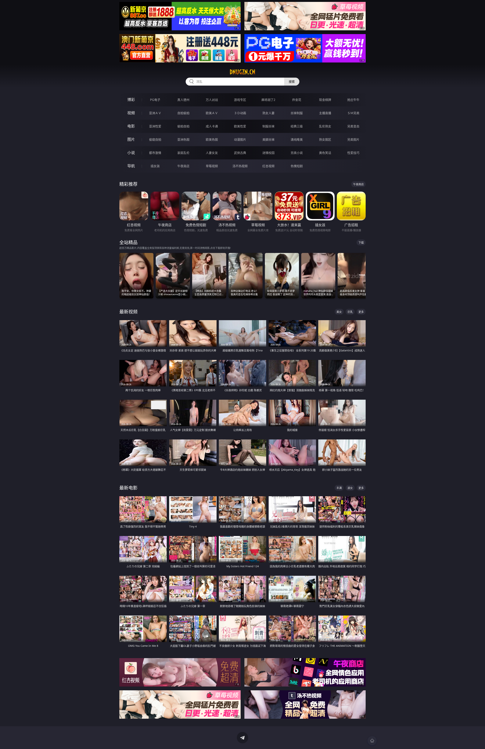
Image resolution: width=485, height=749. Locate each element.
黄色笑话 (325, 153)
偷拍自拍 (183, 126)
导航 (131, 166)
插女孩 (155, 166)
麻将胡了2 (268, 100)
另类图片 (353, 139)
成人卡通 (212, 126)
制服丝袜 (268, 126)
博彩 (131, 99)
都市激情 (155, 153)
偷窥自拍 (155, 139)
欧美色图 (212, 139)
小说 (131, 152)
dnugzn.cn (242, 72)
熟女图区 (325, 139)
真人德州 (183, 100)
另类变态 (353, 126)
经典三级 (297, 126)
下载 (361, 242)
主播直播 (325, 113)
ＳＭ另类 (353, 113)
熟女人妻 (268, 113)
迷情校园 (268, 153)
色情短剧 (297, 166)
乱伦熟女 (325, 126)
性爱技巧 (353, 153)
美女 (339, 312)
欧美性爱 (240, 126)
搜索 (292, 82)
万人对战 (212, 100)
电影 (131, 126)
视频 (131, 112)
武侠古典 (240, 153)
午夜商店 (183, 166)
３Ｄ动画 (240, 113)
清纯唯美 (297, 139)
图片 (131, 139)
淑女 (350, 488)
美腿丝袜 (268, 139)
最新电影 (128, 488)
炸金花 (296, 100)
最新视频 (128, 311)
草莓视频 (212, 166)
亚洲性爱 (155, 126)
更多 (361, 312)
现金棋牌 (325, 100)
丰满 (339, 488)
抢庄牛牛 (353, 100)
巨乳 (350, 312)
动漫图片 (240, 139)
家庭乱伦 (183, 153)
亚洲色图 (183, 139)
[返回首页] (372, 740)
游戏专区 (240, 100)
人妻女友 (212, 153)
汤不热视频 (240, 166)
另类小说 (297, 153)
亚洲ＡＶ (155, 113)
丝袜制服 (297, 113)
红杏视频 (268, 166)
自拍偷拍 (183, 113)
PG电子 (155, 100)
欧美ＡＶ (212, 113)
